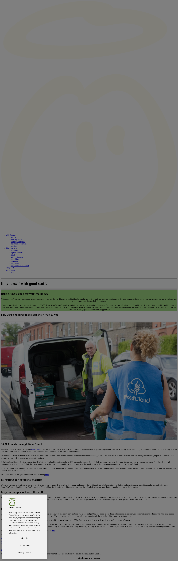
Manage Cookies (24, 553)
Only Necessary (25, 545)
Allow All (24, 538)
